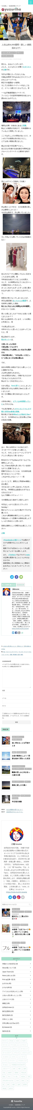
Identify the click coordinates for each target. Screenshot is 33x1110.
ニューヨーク (21, 1056)
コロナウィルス (26, 1052)
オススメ (15, 1048)
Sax (4, 652)
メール (4, 698)
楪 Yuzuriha (16, 1101)
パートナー (12, 1060)
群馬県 (25, 1084)
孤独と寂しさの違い (19, 785)
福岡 (19, 1084)
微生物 (23, 1076)
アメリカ (5, 1045)
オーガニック (24, 1048)
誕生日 (11, 1088)
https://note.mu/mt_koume (20, 628)
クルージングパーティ (12, 652)
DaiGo (17, 1041)
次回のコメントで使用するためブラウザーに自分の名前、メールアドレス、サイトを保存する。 (16, 716)
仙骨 (14, 1068)
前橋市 (10, 1072)
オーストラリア (7, 1052)
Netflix (24, 1041)
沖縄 (8, 1084)
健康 (25, 1068)
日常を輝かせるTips (8, 1080)
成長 (29, 1076)
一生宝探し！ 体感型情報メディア (16, 1105)
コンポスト (6, 1056)
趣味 (22, 654)
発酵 (13, 1084)
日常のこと (20, 646)
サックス (21, 652)
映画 (23, 1080)
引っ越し (15, 1076)
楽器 (18, 654)
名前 (3, 690)
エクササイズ (6, 1048)
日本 (17, 1080)
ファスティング (22, 1060)
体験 (19, 1068)
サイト (4, 706)
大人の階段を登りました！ (14, 809)
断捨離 (15, 654)
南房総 (16, 1072)
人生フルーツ (6, 1068)
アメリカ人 (13, 1045)
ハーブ (4, 1060)
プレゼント (6, 1064)
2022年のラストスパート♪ (14, 812)
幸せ (9, 1076)
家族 (4, 1076)
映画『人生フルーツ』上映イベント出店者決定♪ (21, 949)
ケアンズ (16, 1052)
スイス (13, 1056)
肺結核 (4, 1088)
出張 (4, 1072)
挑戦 (11, 654)
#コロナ (5, 1041)
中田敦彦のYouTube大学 (18, 1064)
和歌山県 (23, 1072)
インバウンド (23, 1045)
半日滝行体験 (17, 802)
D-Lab (11, 1041)
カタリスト (27, 67)
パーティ (6, 654)
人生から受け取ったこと (9, 646)
